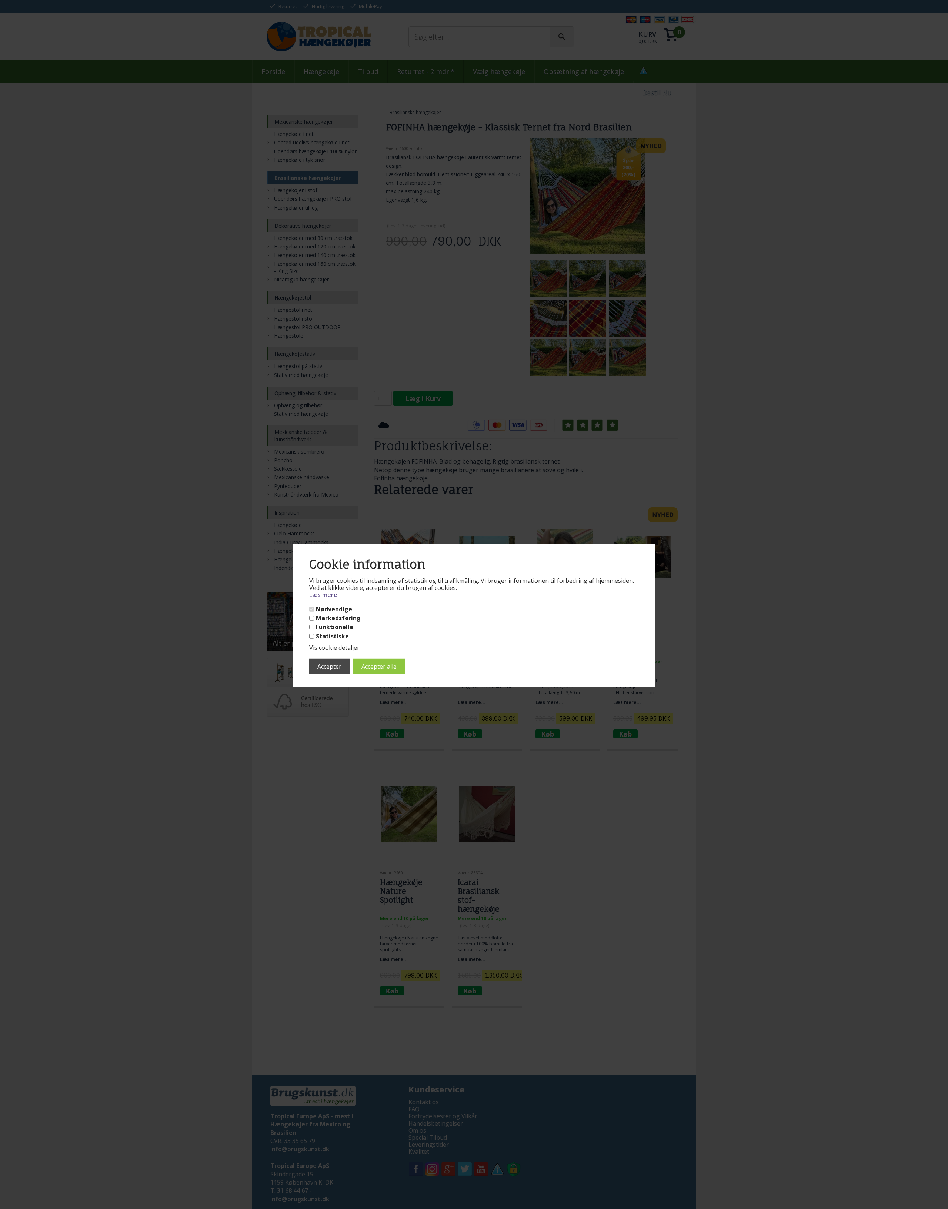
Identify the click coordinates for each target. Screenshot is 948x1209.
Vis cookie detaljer (334, 648)
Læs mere (323, 595)
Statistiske (332, 635)
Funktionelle (334, 627)
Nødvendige (334, 608)
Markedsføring (338, 618)
